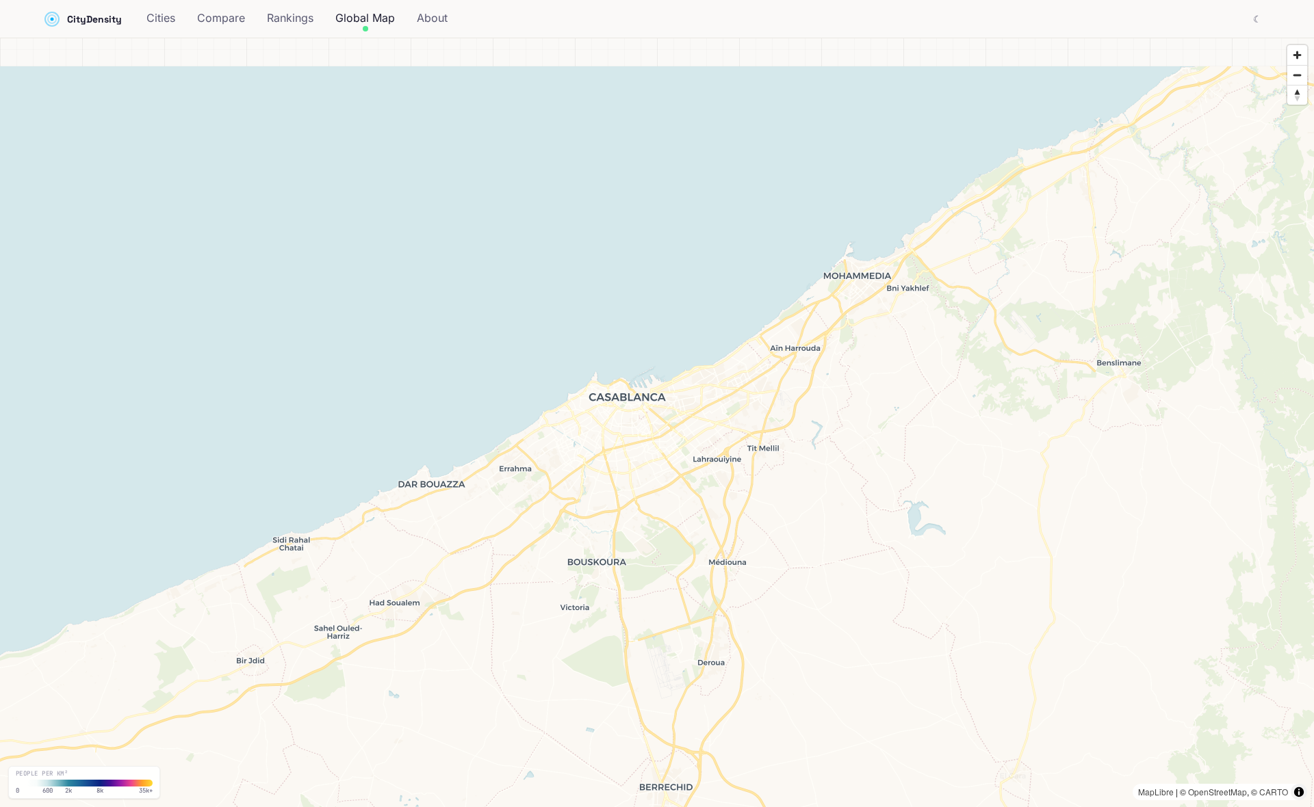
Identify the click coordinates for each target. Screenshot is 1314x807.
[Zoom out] (1297, 75)
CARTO (1273, 791)
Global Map (365, 18)
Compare (221, 18)
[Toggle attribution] (1299, 792)
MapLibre (1156, 791)
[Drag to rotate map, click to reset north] (1297, 95)
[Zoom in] (1297, 55)
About (432, 18)
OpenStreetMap (1217, 791)
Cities (160, 18)
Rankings (290, 18)
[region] (657, 422)
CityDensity (94, 19)
